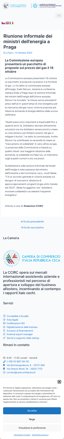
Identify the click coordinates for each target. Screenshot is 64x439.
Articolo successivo (32, 227)
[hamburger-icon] (58, 15)
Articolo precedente (32, 221)
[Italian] (12, 22)
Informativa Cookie (22, 435)
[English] (8, 22)
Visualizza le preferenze (32, 427)
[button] (59, 381)
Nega (32, 419)
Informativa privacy (40, 435)
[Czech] (4, 22)
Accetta (32, 410)
